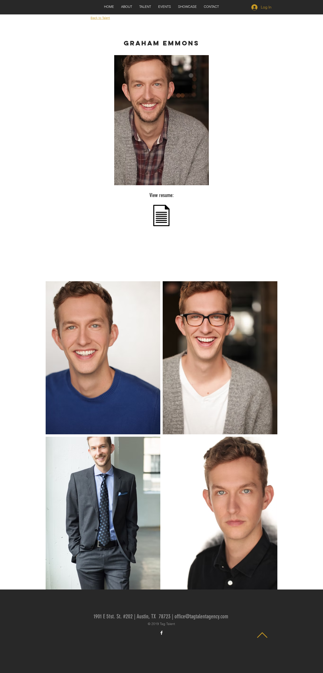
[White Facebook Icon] (161, 632)
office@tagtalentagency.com (201, 616)
